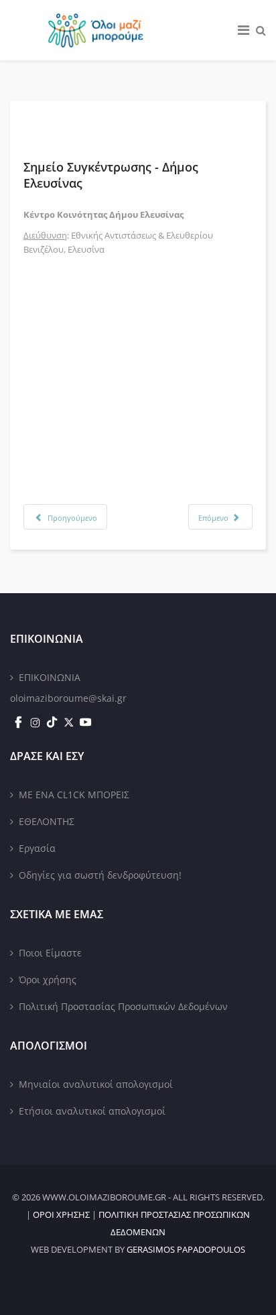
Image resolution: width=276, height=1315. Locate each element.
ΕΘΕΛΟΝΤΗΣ (46, 821)
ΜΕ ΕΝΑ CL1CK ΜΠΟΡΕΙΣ (74, 794)
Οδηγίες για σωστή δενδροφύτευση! (100, 875)
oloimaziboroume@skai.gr (68, 698)
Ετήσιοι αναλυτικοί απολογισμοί (92, 1111)
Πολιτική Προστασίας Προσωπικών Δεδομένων (123, 1006)
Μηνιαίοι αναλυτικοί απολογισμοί (96, 1084)
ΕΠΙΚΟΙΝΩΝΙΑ (49, 677)
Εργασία (37, 848)
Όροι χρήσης (47, 979)
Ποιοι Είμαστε (50, 952)
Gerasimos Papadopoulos (186, 1249)
